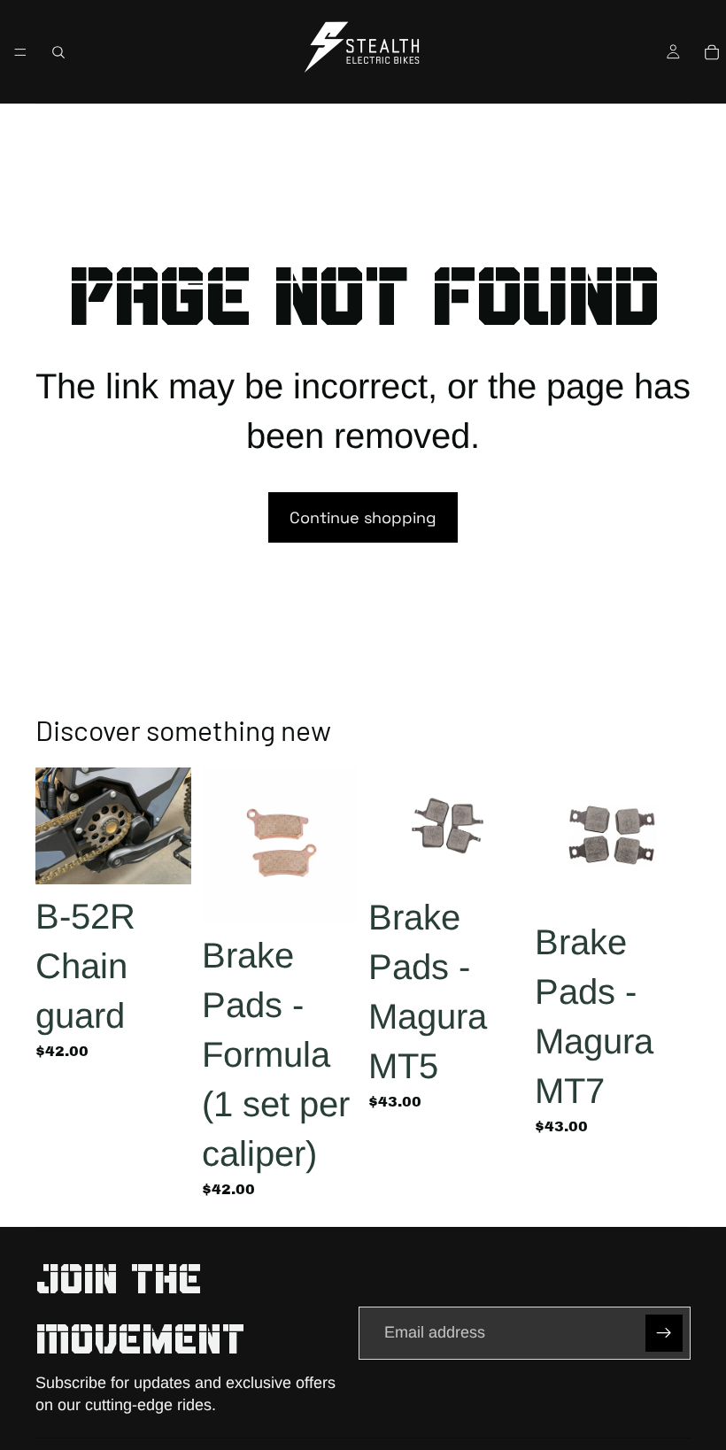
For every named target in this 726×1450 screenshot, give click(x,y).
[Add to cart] (164, 857)
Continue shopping (363, 517)
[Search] (58, 52)
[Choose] (330, 896)
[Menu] (20, 52)
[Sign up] (664, 1333)
